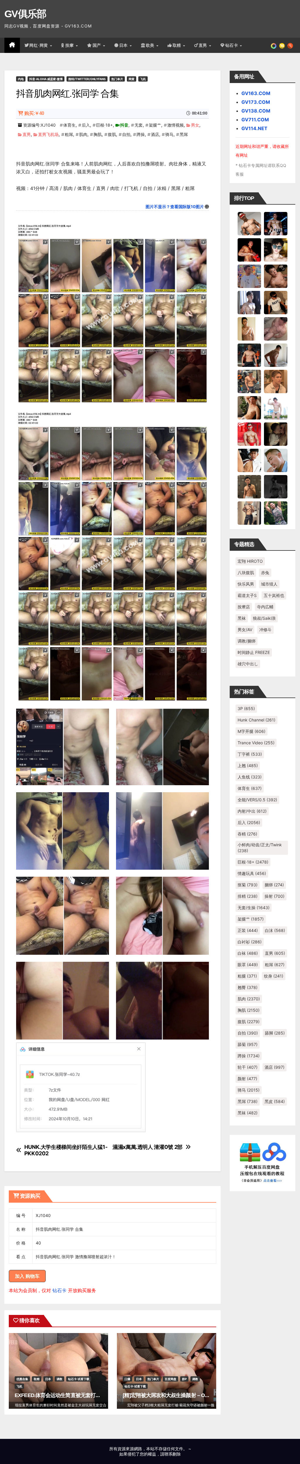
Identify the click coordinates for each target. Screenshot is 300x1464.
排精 (248, 896)
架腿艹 (155, 124)
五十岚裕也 (274, 595)
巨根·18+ (104, 124)
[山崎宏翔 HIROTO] (249, 223)
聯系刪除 (172, 1453)
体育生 (69, 124)
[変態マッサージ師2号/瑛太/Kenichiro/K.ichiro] (249, 328)
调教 (59, 1379)
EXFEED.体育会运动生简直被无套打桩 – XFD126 (69, 1395)
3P (246, 708)
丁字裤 (250, 754)
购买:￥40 (34, 113)
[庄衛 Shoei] (249, 433)
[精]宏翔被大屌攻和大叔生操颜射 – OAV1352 (173, 1395)
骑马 (169, 134)
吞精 (247, 833)
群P (184, 1379)
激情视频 (175, 124)
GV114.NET (254, 128)
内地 (21, 79)
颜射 (247, 1078)
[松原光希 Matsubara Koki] (275, 276)
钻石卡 (59, 1290)
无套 (138, 124)
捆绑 (274, 884)
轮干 (248, 1067)
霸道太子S (247, 595)
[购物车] (282, 45)
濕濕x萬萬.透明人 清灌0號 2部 (147, 1147)
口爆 (127, 1379)
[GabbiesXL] (275, 460)
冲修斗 (265, 629)
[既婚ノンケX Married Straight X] (275, 328)
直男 (204, 45)
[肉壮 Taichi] (275, 512)
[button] (290, 45)
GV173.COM (255, 102)
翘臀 (248, 987)
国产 (98, 45)
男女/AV (245, 629)
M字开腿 (251, 731)
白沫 (275, 930)
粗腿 (247, 975)
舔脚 (275, 1032)
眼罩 (248, 964)
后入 (86, 124)
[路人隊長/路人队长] (249, 512)
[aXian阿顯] (249, 486)
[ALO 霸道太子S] (275, 355)
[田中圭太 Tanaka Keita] (249, 407)
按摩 (70, 45)
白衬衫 (250, 941)
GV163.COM (255, 93)
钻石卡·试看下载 (78, 1379)
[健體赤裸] (275, 407)
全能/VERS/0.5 (257, 799)
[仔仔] (275, 486)
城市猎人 (269, 583)
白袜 (248, 953)
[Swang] (249, 249)
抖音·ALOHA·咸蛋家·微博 (46, 79)
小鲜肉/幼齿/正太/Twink (260, 847)
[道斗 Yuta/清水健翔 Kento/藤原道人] (275, 381)
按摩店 (244, 606)
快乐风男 (246, 583)
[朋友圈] (274, 45)
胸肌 (97, 134)
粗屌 (69, 134)
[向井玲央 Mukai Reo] (249, 460)
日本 (124, 45)
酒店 (155, 134)
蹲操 (141, 134)
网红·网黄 (39, 45)
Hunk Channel (256, 719)
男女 (195, 124)
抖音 (124, 124)
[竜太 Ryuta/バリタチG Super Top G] (275, 302)
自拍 (126, 134)
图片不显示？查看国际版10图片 (175, 206)
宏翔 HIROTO (250, 561)
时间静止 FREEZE (254, 652)
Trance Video (256, 742)
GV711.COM (255, 119)
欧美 (151, 45)
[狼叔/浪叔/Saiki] (275, 249)
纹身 (273, 975)
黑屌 (184, 134)
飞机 (143, 79)
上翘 (248, 765)
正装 (248, 930)
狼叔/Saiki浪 (264, 618)
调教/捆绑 (246, 640)
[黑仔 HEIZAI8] (249, 381)
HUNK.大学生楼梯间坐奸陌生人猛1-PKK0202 (66, 1150)
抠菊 (248, 884)
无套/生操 (254, 907)
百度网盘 (170, 1379)
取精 (178, 45)
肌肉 (83, 134)
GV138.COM (255, 111)
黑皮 (275, 1101)
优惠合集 (22, 1379)
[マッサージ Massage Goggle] (275, 433)
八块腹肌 (246, 572)
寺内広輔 (265, 606)
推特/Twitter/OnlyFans (87, 79)
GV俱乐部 (25, 14)
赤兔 (265, 572)
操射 (274, 896)
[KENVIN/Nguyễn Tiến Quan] (275, 223)
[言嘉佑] (249, 302)
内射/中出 (252, 811)
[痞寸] (249, 355)
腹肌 (112, 134)
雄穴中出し (248, 663)
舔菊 (248, 1044)
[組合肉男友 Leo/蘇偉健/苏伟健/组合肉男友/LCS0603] (249, 276)
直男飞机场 (48, 134)
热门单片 (117, 79)
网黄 (131, 79)
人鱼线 (250, 776)
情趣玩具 (252, 873)
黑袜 (242, 618)
